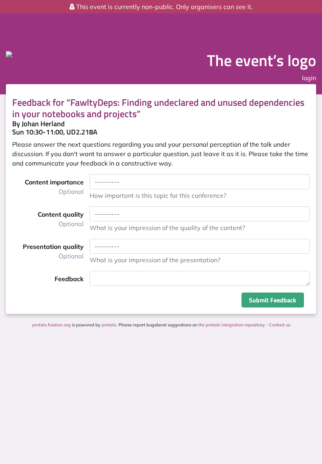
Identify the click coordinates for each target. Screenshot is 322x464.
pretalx (109, 325)
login (309, 78)
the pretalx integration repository (231, 325)
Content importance (54, 186)
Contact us (279, 325)
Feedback (69, 279)
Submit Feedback (272, 300)
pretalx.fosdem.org (51, 325)
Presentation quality (53, 251)
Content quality (61, 219)
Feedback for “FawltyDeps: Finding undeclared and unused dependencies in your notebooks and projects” (158, 108)
